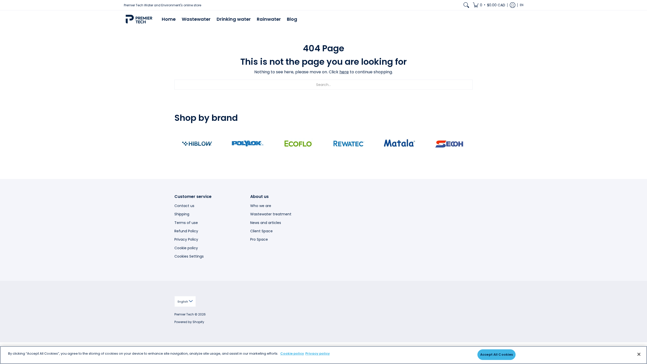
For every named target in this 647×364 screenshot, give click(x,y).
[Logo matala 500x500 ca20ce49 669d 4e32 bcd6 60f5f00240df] (399, 143)
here (344, 72)
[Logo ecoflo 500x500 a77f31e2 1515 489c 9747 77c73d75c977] (298, 143)
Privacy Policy (186, 239)
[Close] (638, 354)
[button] (489, 5)
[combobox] (323, 85)
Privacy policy (317, 353)
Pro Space (259, 239)
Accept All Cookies (496, 354)
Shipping (181, 214)
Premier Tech (184, 314)
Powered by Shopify (189, 322)
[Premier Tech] (139, 19)
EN (521, 5)
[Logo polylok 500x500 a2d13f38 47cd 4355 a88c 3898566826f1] (247, 143)
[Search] (466, 5)
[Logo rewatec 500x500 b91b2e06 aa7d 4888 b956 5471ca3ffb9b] (349, 143)
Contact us (184, 205)
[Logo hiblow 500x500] (197, 143)
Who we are (260, 205)
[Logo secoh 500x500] (450, 143)
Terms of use (186, 222)
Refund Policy (186, 231)
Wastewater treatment (270, 214)
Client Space (261, 231)
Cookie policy (186, 248)
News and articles (265, 222)
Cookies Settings (189, 256)
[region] (323, 355)
